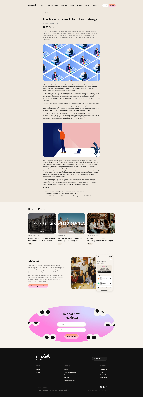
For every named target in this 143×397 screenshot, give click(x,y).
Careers (79, 5)
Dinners (38, 369)
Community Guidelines (42, 390)
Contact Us (103, 375)
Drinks (38, 372)
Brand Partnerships (53, 5)
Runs (37, 375)
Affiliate (87, 5)
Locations (94, 5)
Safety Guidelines (69, 380)
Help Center (103, 377)
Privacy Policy (53, 390)
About (42, 5)
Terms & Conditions (64, 390)
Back (46, 12)
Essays (72, 5)
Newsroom (64, 5)
